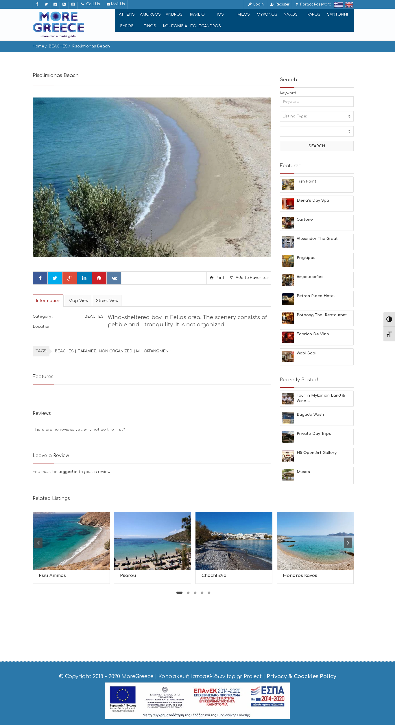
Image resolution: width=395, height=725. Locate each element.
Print (219, 278)
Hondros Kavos (300, 575)
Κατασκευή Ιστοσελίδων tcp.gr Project (210, 676)
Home (38, 46)
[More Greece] (58, 25)
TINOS (150, 26)
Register (281, 4)
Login (258, 4)
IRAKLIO (197, 14)
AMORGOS (150, 14)
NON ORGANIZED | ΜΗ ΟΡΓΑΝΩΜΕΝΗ (135, 351)
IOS (220, 14)
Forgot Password (315, 4)
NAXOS (291, 14)
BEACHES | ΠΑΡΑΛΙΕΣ (75, 351)
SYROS (127, 26)
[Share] (40, 278)
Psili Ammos (52, 575)
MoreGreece (137, 676)
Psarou (128, 575)
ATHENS (127, 14)
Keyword (288, 93)
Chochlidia (214, 575)
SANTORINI (337, 14)
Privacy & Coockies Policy (301, 676)
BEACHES (58, 46)
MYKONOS (267, 14)
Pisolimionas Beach (91, 46)
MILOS (243, 14)
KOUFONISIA (175, 26)
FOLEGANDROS (206, 26)
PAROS (313, 14)
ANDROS (174, 14)
